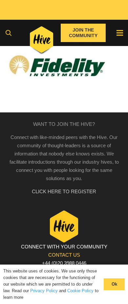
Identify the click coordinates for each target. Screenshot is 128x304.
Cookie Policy (80, 290)
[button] (8, 33)
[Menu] (120, 33)
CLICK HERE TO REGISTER (64, 191)
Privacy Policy (44, 290)
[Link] (41, 41)
